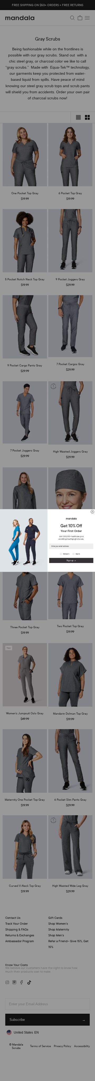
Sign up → (71, 560)
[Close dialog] (92, 511)
